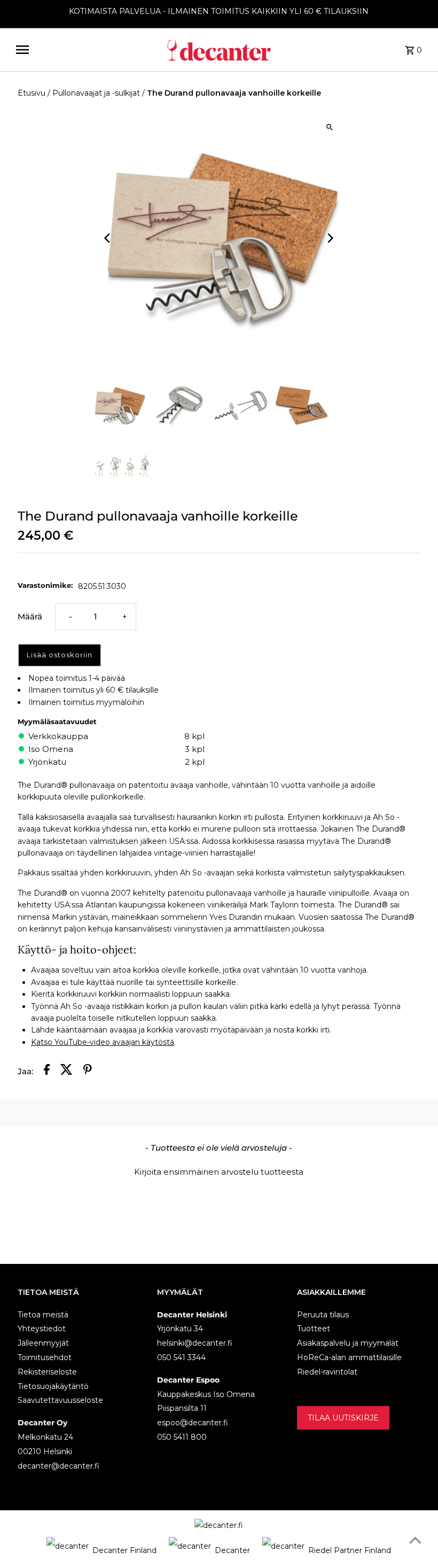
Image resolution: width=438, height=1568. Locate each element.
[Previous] (108, 238)
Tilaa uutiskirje (343, 1418)
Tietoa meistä (43, 1314)
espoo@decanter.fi (192, 1422)
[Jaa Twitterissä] (66, 1071)
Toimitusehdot (45, 1357)
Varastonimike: (45, 585)
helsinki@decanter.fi (194, 1343)
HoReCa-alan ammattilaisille (349, 1357)
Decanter (232, 1550)
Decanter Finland (124, 1550)
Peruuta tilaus (323, 1314)
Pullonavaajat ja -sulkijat (96, 93)
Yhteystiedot (42, 1328)
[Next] (330, 238)
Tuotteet (313, 1328)
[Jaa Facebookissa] (47, 1071)
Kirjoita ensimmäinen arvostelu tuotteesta (218, 1172)
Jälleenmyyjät (43, 1343)
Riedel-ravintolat (327, 1372)
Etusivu (31, 93)
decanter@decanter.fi (58, 1466)
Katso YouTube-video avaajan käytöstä (102, 1042)
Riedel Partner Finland (349, 1550)
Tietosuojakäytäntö (53, 1386)
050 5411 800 (182, 1437)
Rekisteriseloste (47, 1372)
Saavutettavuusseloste (60, 1400)
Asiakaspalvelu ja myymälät (347, 1343)
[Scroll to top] (415, 1540)
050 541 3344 (181, 1357)
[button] (219, 1170)
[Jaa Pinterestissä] (87, 1071)
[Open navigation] (86, 49)
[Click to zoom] (330, 127)
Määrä (30, 616)
